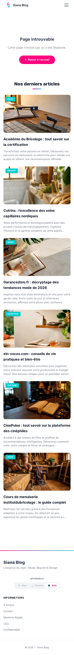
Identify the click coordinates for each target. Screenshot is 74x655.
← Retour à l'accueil (37, 59)
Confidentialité (11, 629)
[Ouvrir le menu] (66, 5)
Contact (8, 611)
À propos (8, 604)
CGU (6, 623)
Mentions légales (13, 617)
